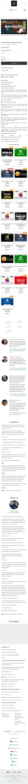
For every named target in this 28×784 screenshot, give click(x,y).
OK (3, 52)
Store (2, 44)
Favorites (19, 327)
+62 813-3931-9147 (11, 677)
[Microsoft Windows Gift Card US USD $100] (7, 237)
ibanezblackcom (8, 694)
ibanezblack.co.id (9, 700)
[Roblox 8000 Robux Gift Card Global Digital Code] (21, 216)
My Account (19, 322)
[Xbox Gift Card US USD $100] (21, 259)
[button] (5, 70)
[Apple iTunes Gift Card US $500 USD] (7, 216)
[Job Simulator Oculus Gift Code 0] (14, 27)
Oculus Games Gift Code (11, 44)
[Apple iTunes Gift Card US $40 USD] (7, 280)
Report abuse (18, 781)
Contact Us (12, 779)
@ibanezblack (13, 346)
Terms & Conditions (11, 775)
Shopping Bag (8, 331)
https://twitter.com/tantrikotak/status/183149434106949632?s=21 (17, 350)
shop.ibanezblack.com (17, 700)
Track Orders (8, 327)
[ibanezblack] (14, 3)
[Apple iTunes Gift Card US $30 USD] (21, 195)
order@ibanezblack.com (11, 674)
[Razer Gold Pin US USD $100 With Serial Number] (7, 259)
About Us (17, 779)
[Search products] (25, 10)
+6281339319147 (18, 490)
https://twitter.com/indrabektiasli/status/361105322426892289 (17, 369)
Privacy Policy (18, 775)
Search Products (8, 322)
